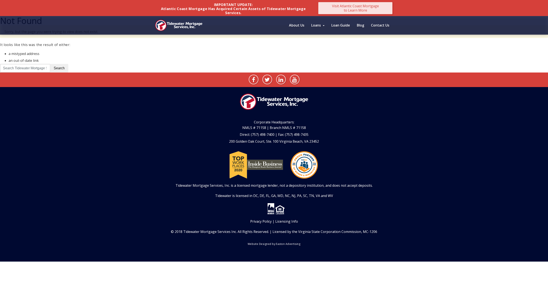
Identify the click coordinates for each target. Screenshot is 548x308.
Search (59, 68)
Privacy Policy (261, 221)
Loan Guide (340, 25)
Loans (316, 25)
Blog (360, 25)
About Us (296, 25)
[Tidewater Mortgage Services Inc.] (178, 24)
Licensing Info (286, 221)
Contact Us (380, 25)
